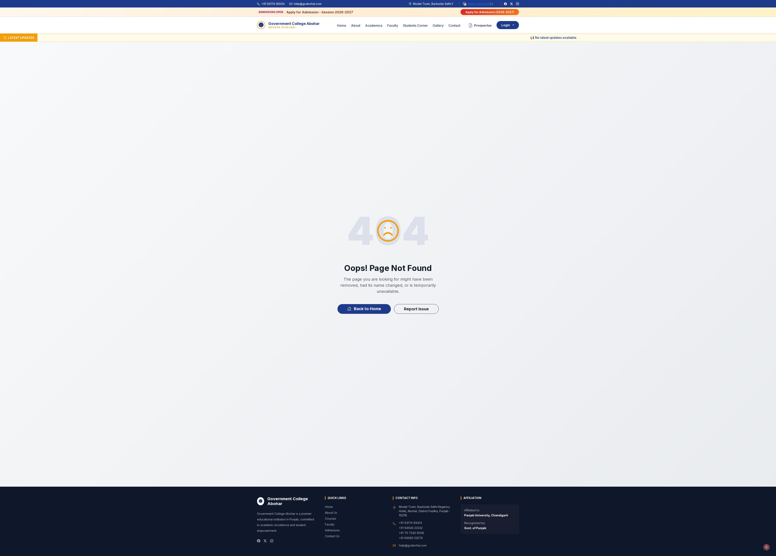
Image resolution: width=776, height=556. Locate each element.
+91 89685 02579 (411, 538)
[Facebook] (505, 4)
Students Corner (415, 25)
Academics (373, 25)
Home (341, 25)
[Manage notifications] (766, 547)
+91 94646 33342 (411, 528)
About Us (331, 512)
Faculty (392, 25)
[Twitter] (511, 4)
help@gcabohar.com (308, 3)
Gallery (438, 25)
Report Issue (416, 309)
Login (505, 25)
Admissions (332, 530)
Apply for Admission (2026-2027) (489, 12)
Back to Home (367, 308)
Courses (330, 518)
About (355, 25)
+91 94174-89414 (273, 3)
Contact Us (332, 536)
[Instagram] (517, 4)
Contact (454, 25)
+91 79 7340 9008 (411, 533)
